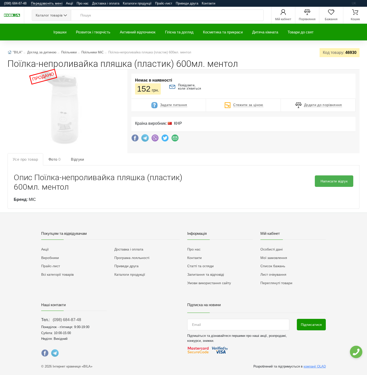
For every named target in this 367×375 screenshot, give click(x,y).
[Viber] (155, 139)
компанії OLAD (315, 366)
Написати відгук (334, 181)
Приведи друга (187, 3)
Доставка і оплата (105, 3)
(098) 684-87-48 (67, 320)
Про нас (83, 3)
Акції (69, 3)
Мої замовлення (273, 258)
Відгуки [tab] (77, 159)
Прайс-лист (163, 3)
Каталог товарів (49, 15)
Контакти (208, 3)
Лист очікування (273, 274)
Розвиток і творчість (93, 32)
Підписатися (311, 325)
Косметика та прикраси (223, 32)
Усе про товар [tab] (25, 159)
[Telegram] (145, 139)
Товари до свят (301, 32)
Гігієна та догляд (179, 32)
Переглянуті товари (276, 283)
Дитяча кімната (265, 32)
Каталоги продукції (137, 3)
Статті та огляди (200, 266)
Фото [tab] (54, 159)
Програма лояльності (131, 258)
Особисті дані (271, 249)
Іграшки (59, 32)
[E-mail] (175, 139)
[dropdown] (356, 352)
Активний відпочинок (138, 32)
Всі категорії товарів (57, 274)
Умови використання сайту (209, 283)
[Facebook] (135, 139)
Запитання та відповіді (205, 274)
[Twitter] (165, 139)
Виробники (50, 258)
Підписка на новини (204, 305)
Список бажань (272, 266)
